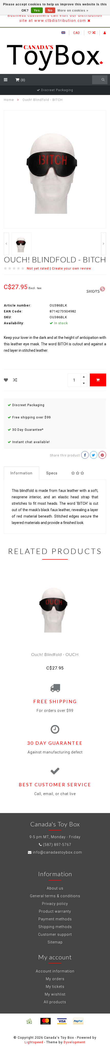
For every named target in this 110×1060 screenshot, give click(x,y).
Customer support (55, 934)
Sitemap (55, 942)
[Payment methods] (29, 1021)
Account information (55, 971)
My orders (55, 979)
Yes (37, 10)
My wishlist (55, 994)
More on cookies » (73, 10)
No (50, 10)
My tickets (55, 987)
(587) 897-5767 (57, 845)
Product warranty (55, 911)
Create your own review (71, 268)
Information (21, 473)
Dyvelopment (74, 1042)
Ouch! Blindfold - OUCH (55, 654)
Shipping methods (55, 927)
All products (55, 1002)
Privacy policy (55, 904)
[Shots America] (96, 289)
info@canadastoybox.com (57, 852)
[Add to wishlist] (6, 380)
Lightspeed (34, 1042)
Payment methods (55, 919)
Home (9, 100)
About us (55, 888)
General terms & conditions (55, 896)
